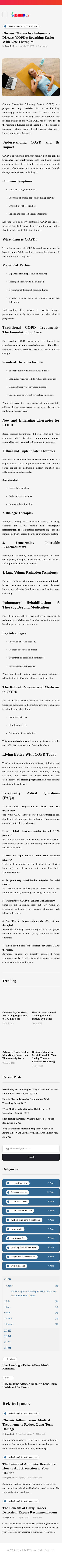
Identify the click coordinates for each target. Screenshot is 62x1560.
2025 (7, 1331)
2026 (7, 1279)
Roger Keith (9, 46)
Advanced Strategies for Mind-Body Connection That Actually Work (15, 1055)
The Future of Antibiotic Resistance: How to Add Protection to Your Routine (29, 1468)
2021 (7, 1342)
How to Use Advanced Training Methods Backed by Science (44, 1015)
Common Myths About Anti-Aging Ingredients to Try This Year (14, 1015)
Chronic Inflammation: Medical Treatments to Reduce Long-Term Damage (27, 1424)
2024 (7, 1336)
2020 (7, 1348)
